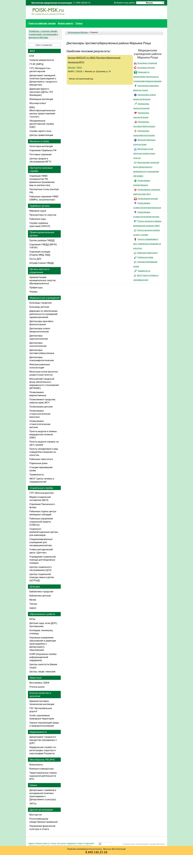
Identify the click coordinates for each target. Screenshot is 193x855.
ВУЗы (32, 619)
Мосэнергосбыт (37, 103)
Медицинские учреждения (44, 297)
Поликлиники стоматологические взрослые (39, 413)
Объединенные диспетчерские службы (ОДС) (41, 123)
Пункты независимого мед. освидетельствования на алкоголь (147, 243)
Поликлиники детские (147, 198)
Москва (71, 67)
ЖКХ (32, 51)
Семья (33, 785)
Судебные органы (39, 205)
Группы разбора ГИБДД (42, 240)
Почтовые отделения (40, 154)
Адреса (32, 843)
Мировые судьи (37, 210)
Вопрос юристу (65, 23)
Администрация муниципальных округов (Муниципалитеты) (42, 280)
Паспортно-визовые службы (40, 169)
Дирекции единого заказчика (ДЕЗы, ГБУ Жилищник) (41, 92)
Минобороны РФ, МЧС (42, 759)
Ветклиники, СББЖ (39, 682)
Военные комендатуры (41, 768)
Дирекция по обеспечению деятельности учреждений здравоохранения (147, 76)
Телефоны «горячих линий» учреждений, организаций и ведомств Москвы (43, 34)
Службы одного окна (40, 131)
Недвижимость (38, 732)
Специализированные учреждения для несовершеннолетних (40, 542)
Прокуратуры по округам (42, 215)
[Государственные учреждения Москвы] (48, 16)
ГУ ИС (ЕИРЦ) (36, 64)
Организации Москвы (77, 32)
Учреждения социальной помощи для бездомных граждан (42, 559)
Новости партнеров (85, 843)
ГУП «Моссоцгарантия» (41, 493)
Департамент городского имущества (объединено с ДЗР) (43, 740)
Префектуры (36, 287)
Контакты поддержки (67, 843)
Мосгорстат (35, 814)
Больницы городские (147, 63)
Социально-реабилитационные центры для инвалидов (43, 532)
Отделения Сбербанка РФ (42, 150)
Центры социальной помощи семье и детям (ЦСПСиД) (41, 577)
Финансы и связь (39, 141)
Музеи (32, 599)
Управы (33, 291)
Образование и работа (42, 614)
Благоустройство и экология (40, 694)
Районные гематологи (147, 253)
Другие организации (41, 809)
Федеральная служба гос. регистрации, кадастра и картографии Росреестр (43, 750)
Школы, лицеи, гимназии (42, 671)
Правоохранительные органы (41, 234)
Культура (34, 586)
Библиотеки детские (40, 595)
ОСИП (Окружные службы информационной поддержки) (43, 657)
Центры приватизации (41, 135)
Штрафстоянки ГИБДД (41, 263)
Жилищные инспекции (41, 99)
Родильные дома (145, 257)
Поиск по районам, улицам (42, 23)
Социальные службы (41, 487)
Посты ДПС (35, 259)
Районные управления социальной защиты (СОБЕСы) (41, 521)
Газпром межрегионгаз (41, 60)
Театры (33, 604)
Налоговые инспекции (41, 146)
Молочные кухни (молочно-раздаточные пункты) (144, 153)
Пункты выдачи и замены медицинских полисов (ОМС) (43, 434)
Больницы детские (146, 67)
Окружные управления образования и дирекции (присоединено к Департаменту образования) (42, 643)
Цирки (32, 608)
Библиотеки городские (41, 591)
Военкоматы (36, 764)
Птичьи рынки (37, 686)
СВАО (79, 67)
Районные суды (37, 219)
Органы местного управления (39, 271)
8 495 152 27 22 (96, 852)
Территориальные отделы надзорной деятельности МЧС (43, 775)
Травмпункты (143, 271)
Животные (35, 677)
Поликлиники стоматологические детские (39, 424)
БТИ (31, 56)
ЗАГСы (32, 803)
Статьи (78, 23)
